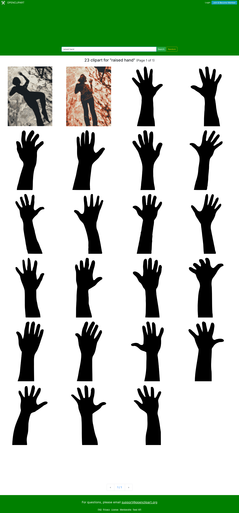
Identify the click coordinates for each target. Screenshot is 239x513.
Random (172, 49)
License (114, 509)
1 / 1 (119, 487)
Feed (135, 509)
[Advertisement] (119, 26)
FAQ (100, 509)
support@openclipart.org (139, 502)
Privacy (106, 509)
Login (207, 2)
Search (161, 49)
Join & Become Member (224, 2)
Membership (125, 509)
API (139, 509)
